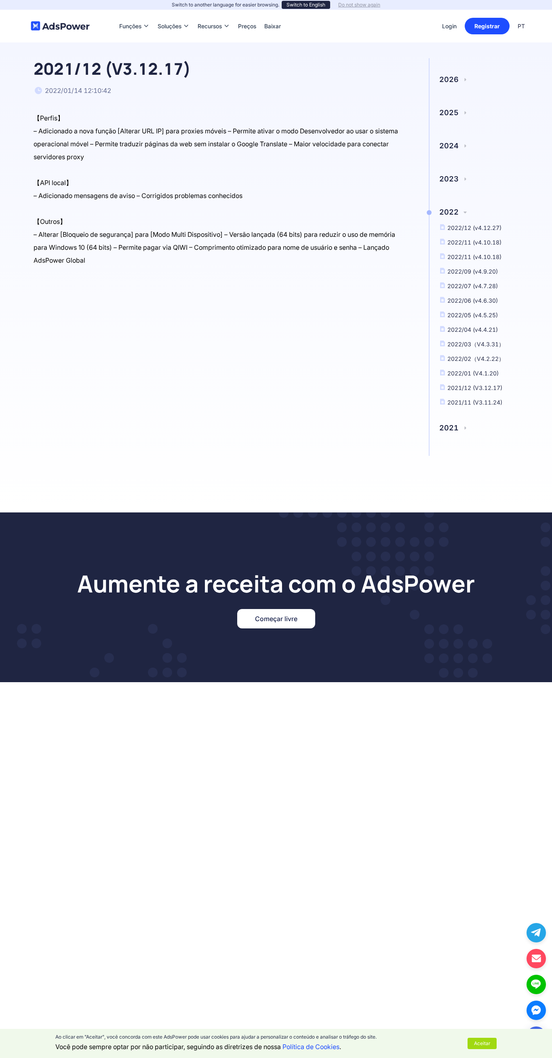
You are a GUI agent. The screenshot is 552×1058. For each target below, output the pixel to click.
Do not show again (359, 5)
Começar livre (276, 619)
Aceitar (482, 1043)
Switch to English (306, 5)
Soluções (169, 14)
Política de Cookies (310, 1047)
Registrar (487, 26)
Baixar (272, 14)
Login (449, 26)
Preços (247, 14)
